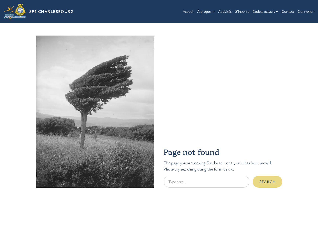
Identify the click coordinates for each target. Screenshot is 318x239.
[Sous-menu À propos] (213, 11)
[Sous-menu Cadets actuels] (277, 11)
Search (267, 181)
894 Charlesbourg (51, 11)
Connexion (306, 11)
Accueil (188, 11)
